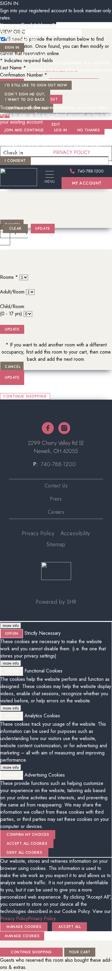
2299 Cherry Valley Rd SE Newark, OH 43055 (56, 447)
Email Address (14, 138)
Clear (15, 228)
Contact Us (56, 485)
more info (11, 625)
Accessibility (75, 533)
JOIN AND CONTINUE (24, 130)
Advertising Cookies (44, 774)
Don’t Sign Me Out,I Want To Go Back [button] (25, 97)
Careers (56, 512)
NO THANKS (88, 130)
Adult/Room (12, 291)
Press (56, 498)
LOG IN (60, 130)
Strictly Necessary (42, 633)
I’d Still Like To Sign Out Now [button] (36, 85)
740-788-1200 (58, 464)
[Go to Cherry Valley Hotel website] (56, 571)
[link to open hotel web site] (18, 177)
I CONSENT (15, 160)
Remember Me (22, 39)
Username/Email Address (27, 25)
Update (42, 228)
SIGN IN (12, 47)
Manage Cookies (22, 936)
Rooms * (9, 277)
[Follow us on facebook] (48, 428)
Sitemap (56, 544)
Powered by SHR (56, 602)
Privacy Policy (38, 533)
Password (12, 32)
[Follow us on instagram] (64, 428)
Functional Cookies (43, 670)
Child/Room (12, 310)
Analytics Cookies (42, 715)
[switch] (11, 633)
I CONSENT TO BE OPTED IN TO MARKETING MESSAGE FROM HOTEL (50, 149)
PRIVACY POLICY (71, 152)
